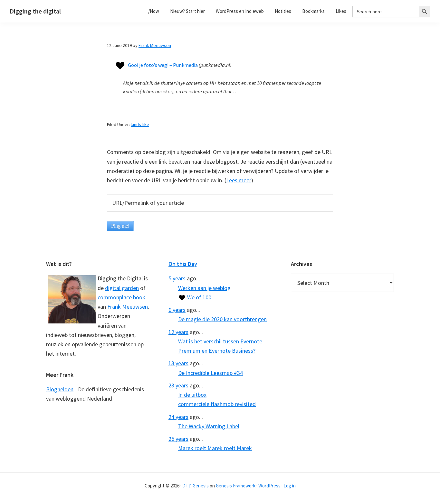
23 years (178, 385)
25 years (178, 438)
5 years (177, 278)
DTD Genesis (195, 486)
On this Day (182, 264)
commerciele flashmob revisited (217, 404)
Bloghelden (59, 389)
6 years (177, 309)
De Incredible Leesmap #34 (210, 373)
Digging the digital (35, 11)
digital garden (122, 288)
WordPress (269, 486)
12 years (178, 332)
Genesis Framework (235, 486)
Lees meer (238, 180)
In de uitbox (192, 394)
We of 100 (198, 297)
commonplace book (121, 297)
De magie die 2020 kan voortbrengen (222, 319)
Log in (289, 486)
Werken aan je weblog (204, 288)
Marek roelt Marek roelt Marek (215, 448)
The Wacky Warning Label (208, 426)
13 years (178, 363)
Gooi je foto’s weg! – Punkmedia (163, 65)
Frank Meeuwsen (127, 306)
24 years (178, 417)
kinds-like (140, 124)
